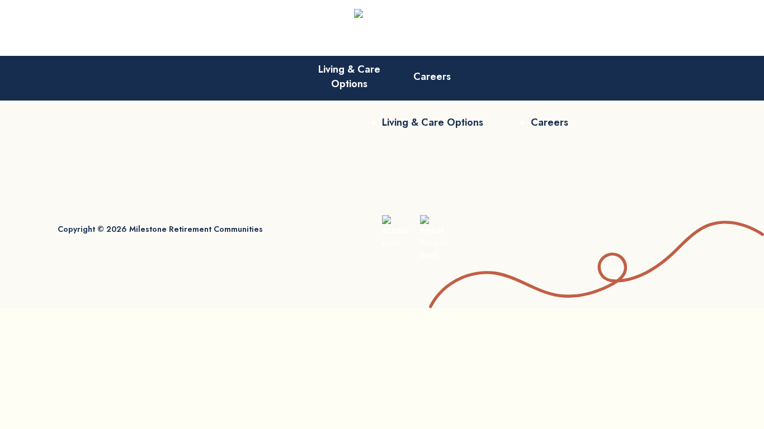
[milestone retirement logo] (382, 27)
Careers (432, 77)
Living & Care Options (349, 76)
